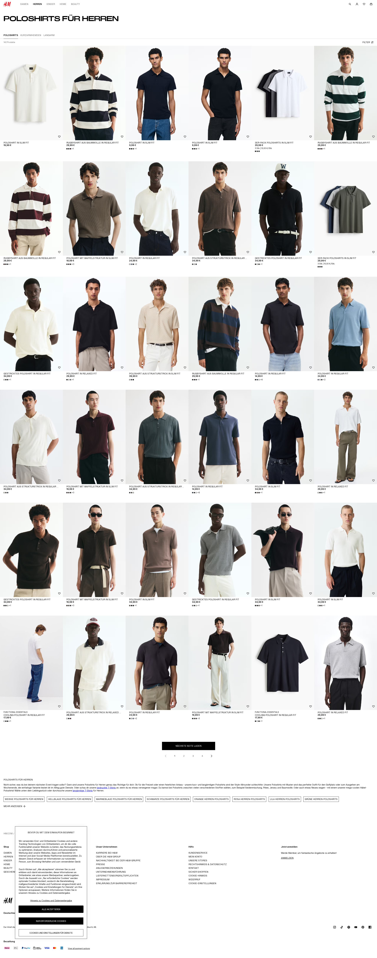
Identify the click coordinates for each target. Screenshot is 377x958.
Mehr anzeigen (13, 806)
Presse (100, 864)
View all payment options (79, 948)
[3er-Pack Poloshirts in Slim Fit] (282, 93)
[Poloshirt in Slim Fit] (31, 93)
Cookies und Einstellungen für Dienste (51, 933)
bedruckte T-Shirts (106, 787)
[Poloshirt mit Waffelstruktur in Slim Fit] (94, 208)
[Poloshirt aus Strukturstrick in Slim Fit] (157, 324)
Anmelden (287, 858)
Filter (366, 42)
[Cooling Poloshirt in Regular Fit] (282, 663)
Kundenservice (197, 853)
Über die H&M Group (108, 856)
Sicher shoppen (198, 872)
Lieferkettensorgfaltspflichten (117, 875)
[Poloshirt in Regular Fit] (157, 208)
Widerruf (194, 879)
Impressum (102, 879)
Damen (24, 4)
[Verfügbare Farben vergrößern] (257, 151)
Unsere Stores (197, 860)
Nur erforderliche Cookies (51, 921)
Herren (37, 4)
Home (63, 4)
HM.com (8, 833)
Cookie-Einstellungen (202, 883)
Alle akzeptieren (51, 909)
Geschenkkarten (14, 872)
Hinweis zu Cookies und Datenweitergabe (51, 900)
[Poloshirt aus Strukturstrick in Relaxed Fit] (94, 663)
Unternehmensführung (111, 872)
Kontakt (193, 868)
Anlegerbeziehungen (109, 868)
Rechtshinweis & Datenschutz (207, 864)
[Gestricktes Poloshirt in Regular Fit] (282, 208)
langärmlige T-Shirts (83, 790)
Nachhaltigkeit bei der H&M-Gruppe (118, 860)
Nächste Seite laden (188, 746)
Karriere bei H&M (106, 853)
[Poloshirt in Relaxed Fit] (94, 324)
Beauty (75, 4)
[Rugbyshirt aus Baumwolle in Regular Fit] (94, 93)
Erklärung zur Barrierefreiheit (116, 883)
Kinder (51, 4)
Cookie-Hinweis (197, 875)
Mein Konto (195, 856)
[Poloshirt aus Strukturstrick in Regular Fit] (219, 208)
